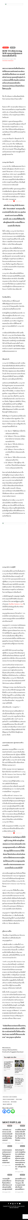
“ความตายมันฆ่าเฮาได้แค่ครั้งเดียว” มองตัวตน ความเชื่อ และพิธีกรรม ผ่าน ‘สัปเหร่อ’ (8, 1064)
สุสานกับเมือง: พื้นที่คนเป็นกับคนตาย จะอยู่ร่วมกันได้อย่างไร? (19, 1070)
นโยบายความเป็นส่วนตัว (14, 1207)
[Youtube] (13, 1203)
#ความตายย (13, 1101)
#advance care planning (10, 1096)
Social (6, 47)
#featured (19, 1099)
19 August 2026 (19, 1171)
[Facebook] (4, 1111)
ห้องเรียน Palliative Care (16, 604)
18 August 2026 (6, 1143)
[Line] (13, 1111)
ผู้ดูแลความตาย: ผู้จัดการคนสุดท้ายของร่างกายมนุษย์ (8, 1086)
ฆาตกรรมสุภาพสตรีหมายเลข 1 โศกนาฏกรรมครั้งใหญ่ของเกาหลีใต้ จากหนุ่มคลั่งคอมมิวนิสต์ (7, 1156)
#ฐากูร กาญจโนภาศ (7, 1104)
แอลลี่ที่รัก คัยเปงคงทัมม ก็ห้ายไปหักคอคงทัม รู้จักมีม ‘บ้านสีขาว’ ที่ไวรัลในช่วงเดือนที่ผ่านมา (20, 1134)
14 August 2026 (19, 1192)
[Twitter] (9, 1111)
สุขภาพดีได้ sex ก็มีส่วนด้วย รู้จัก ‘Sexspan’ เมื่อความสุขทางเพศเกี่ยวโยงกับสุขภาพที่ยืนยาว (20, 1183)
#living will (6, 1101)
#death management (9, 1099)
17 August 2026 (6, 1165)
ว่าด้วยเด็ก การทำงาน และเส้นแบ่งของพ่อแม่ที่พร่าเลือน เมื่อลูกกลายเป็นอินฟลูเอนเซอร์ (7, 1134)
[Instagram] (15, 1203)
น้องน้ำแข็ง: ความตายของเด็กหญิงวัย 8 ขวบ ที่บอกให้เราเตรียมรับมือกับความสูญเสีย (19, 1081)
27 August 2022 (19, 1086)
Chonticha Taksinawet (7, 60)
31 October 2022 (19, 1074)
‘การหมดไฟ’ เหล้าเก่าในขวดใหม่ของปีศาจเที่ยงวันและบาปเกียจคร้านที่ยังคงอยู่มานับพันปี (7, 1183)
